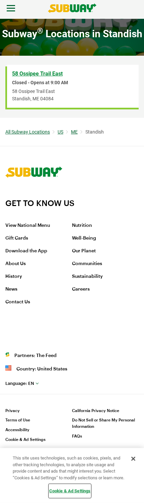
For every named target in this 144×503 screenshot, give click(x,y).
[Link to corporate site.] (33, 194)
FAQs (77, 436)
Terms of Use (17, 420)
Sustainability (87, 276)
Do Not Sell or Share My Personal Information (103, 423)
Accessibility (17, 430)
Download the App (26, 251)
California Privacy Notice (95, 411)
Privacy (12, 411)
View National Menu (27, 225)
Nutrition (82, 225)
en (19, 383)
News (11, 289)
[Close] (133, 458)
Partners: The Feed (35, 355)
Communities (87, 263)
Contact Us (17, 302)
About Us (15, 263)
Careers (81, 289)
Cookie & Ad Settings (25, 440)
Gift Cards (16, 238)
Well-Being (84, 238)
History (13, 276)
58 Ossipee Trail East (37, 73)
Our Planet (84, 251)
